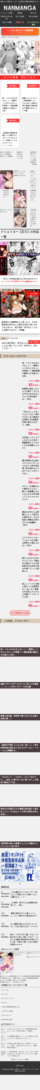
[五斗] (20, 259)
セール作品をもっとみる (20, 613)
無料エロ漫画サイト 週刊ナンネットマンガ (23, 1069)
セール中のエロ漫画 (33, 23)
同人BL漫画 (33, 16)
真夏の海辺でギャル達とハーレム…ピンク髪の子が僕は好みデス (24, 914)
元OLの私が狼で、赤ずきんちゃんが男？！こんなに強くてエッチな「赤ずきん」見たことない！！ (20, 345)
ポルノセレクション (7, 998)
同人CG (33, 13)
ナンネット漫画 (6, 13)
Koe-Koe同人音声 (6, 1019)
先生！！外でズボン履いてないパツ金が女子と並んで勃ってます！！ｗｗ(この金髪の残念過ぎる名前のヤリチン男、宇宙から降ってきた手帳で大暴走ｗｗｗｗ (24, 939)
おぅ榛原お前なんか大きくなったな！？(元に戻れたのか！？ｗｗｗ (24, 925)
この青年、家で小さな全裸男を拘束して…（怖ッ (24, 904)
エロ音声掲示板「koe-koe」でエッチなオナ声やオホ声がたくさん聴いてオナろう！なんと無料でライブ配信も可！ (22, 1054)
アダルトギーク (6, 1015)
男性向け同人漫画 (6, 17)
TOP (2, 37)
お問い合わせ (20, 1065)
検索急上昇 (20, 22)
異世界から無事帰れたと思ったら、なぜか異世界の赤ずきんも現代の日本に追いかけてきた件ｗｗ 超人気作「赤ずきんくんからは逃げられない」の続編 (20, 326)
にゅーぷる (4, 990)
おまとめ (4, 1002)
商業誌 (19, 13)
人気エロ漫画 (7, 22)
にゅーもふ (4, 994)
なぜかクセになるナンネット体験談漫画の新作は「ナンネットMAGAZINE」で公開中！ (22, 1030)
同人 (17, 290)
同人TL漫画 (20, 16)
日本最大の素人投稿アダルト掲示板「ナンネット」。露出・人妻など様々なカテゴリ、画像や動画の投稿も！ (22, 1045)
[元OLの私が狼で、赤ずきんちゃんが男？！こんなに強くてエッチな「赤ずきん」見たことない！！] (20, 339)
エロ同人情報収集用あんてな (10, 1007)
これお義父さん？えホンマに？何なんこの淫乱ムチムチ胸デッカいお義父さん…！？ (24, 894)
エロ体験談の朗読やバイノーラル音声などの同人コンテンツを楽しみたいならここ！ (22, 1037)
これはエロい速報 (7, 1011)
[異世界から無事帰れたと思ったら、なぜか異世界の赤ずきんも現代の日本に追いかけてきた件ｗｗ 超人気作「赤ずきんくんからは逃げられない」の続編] (20, 304)
